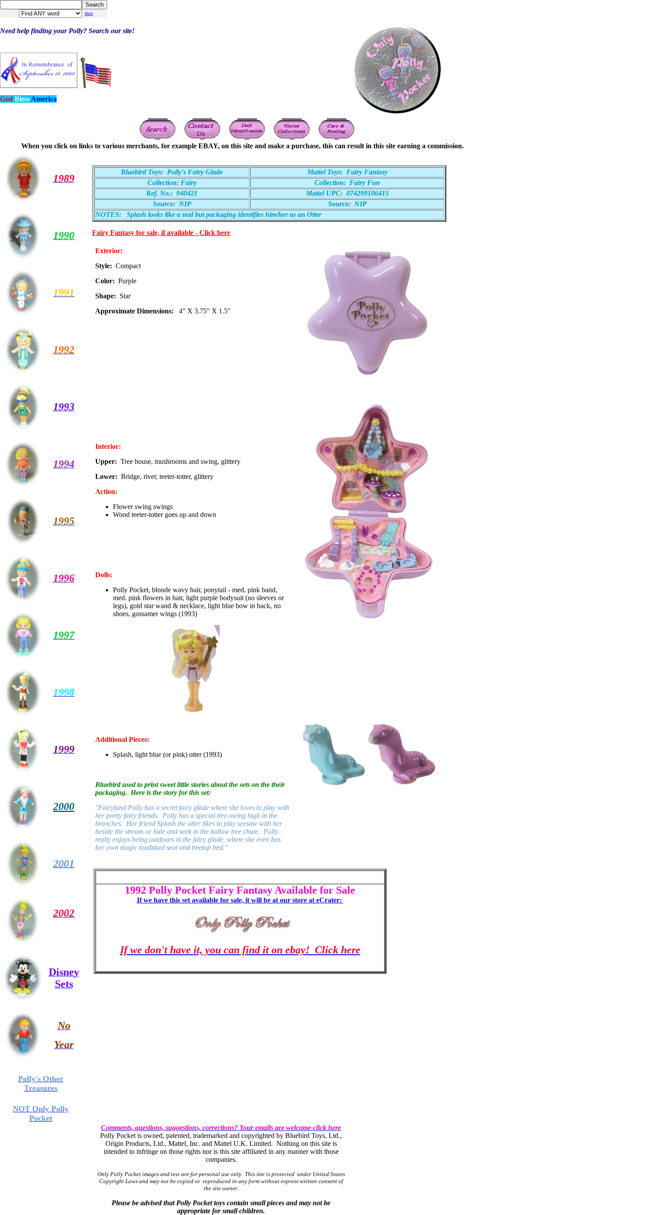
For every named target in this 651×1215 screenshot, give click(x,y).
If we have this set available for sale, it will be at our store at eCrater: (240, 900)
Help (89, 13)
